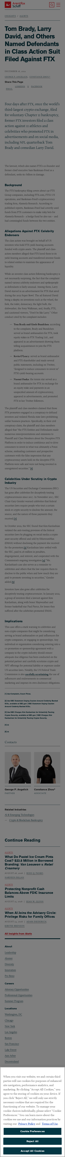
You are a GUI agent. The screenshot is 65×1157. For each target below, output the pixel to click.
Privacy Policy (26, 1123)
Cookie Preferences (32, 1131)
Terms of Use (50, 1123)
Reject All (33, 1141)
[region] (32, 1112)
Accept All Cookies (32, 1150)
